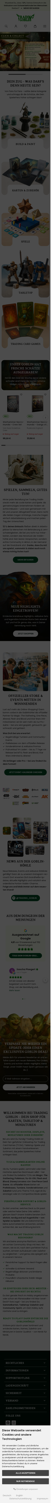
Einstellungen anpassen (26, 1489)
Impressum (41, 1498)
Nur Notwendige (25, 1481)
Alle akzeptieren (25, 1473)
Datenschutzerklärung (19, 1498)
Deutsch (7, 1495)
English (19, 1495)
